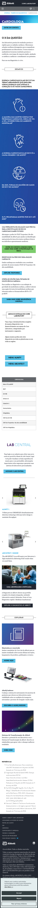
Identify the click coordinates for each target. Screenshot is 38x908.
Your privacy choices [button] (19, 904)
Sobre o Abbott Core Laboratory (13, 817)
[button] (34, 9)
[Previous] (2, 498)
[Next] (35, 498)
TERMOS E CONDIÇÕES (8, 833)
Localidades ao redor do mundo (12, 820)
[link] (7, 13)
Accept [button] (19, 893)
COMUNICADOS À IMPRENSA (10, 830)
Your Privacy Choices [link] (9, 838)
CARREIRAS (5, 828)
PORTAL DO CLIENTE (8, 823)
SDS (3, 825)
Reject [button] (19, 898)
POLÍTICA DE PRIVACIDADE (9, 835)
